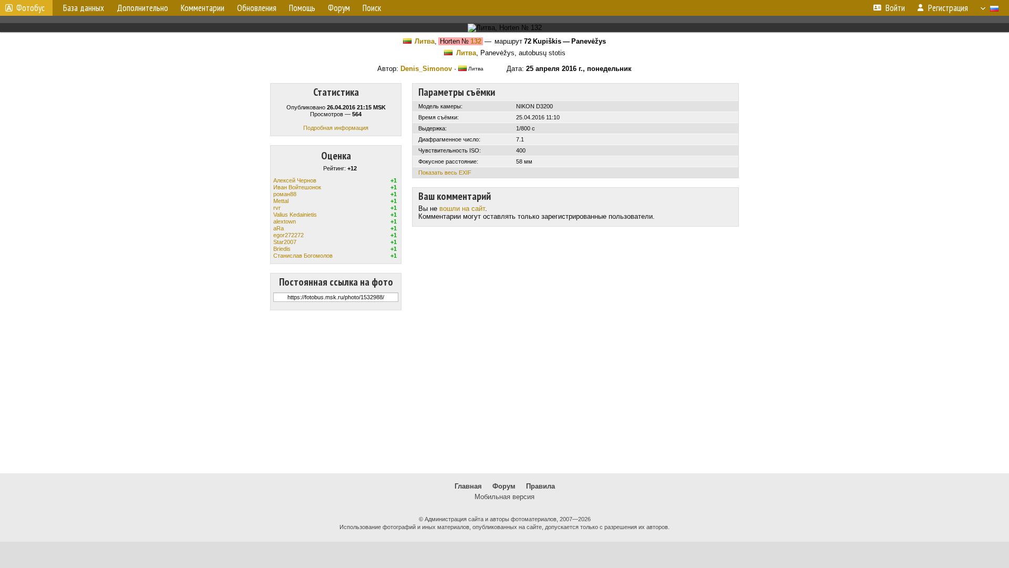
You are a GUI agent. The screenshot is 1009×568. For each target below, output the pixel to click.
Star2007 (284, 242)
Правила (540, 486)
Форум (504, 486)
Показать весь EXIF (444, 172)
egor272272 (288, 235)
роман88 (284, 194)
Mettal (281, 201)
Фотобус (30, 8)
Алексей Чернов (294, 180)
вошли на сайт (462, 208)
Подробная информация (335, 128)
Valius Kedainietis (295, 214)
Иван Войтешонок (297, 187)
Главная (468, 486)
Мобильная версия (504, 497)
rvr (277, 208)
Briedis (282, 249)
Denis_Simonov (426, 69)
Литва (425, 41)
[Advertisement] (504, 391)
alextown (284, 221)
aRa (278, 228)
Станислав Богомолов (303, 255)
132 (475, 41)
